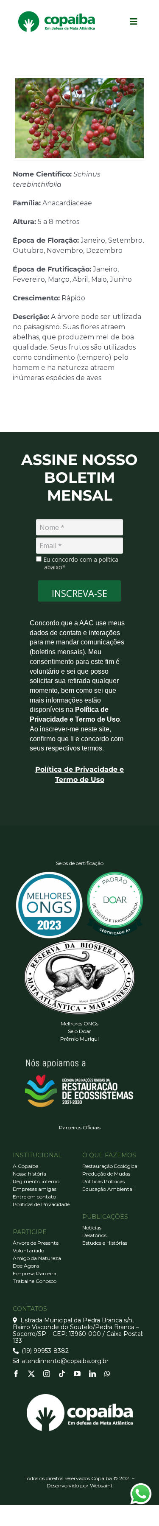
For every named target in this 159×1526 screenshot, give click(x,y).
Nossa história (29, 1173)
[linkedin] (92, 1373)
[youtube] (77, 1373)
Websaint (101, 1485)
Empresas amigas (34, 1189)
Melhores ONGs (79, 1023)
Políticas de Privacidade (41, 1204)
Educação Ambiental (108, 1189)
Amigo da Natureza (37, 1258)
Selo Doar (79, 1031)
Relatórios (94, 1235)
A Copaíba (26, 1166)
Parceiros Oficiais (79, 1127)
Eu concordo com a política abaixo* (80, 563)
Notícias (91, 1227)
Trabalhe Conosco (34, 1281)
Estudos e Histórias (104, 1243)
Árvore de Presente (36, 1243)
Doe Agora (26, 1266)
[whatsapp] (107, 1373)
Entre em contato (34, 1196)
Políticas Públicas (103, 1181)
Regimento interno (36, 1181)
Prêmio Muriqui (79, 1039)
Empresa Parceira (34, 1273)
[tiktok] (62, 1373)
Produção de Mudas (106, 1173)
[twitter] (31, 1373)
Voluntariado (28, 1250)
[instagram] (46, 1373)
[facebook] (16, 1373)
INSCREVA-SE (79, 593)
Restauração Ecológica (109, 1166)
